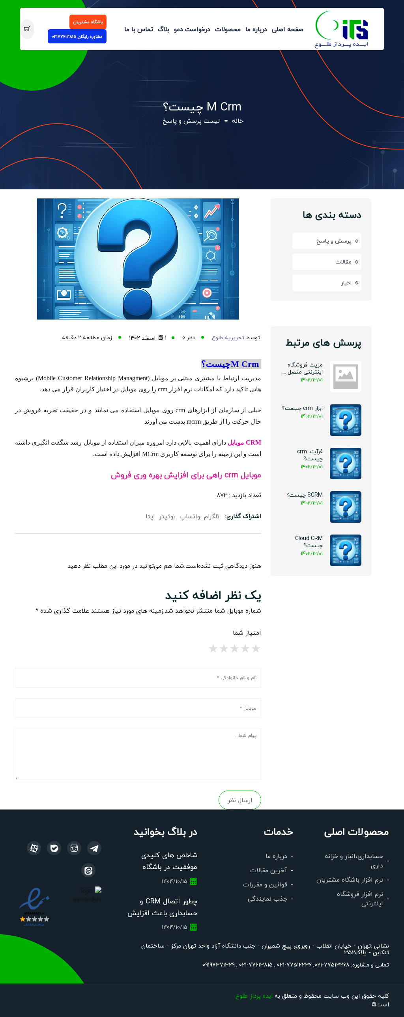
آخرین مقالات (268, 870)
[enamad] (34, 906)
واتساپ (190, 516)
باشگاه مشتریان (88, 21)
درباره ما (256, 29)
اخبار (346, 282)
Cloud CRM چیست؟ (309, 541)
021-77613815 (255, 964)
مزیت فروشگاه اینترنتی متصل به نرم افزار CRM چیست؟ (302, 368)
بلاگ (163, 29)
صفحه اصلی (287, 29)
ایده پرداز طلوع (254, 995)
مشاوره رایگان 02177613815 (77, 36)
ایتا (150, 516)
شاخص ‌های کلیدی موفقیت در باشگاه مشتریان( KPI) (169, 866)
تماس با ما (138, 29)
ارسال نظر (240, 799)
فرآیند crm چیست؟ (310, 455)
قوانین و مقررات (265, 884)
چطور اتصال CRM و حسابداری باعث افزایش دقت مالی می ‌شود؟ (162, 913)
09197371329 (218, 964)
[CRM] (94, 848)
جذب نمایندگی (267, 898)
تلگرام (211, 516)
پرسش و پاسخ (334, 240)
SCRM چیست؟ (304, 495)
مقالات (343, 261)
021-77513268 (332, 964)
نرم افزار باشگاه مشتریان (349, 879)
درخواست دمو (192, 29)
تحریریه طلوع (228, 337)
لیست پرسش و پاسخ (191, 120)
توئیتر (167, 516)
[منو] (342, 27)
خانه (237, 120)
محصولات (228, 29)
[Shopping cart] (27, 29)
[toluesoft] (74, 848)
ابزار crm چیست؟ (302, 408)
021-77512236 (293, 964)
